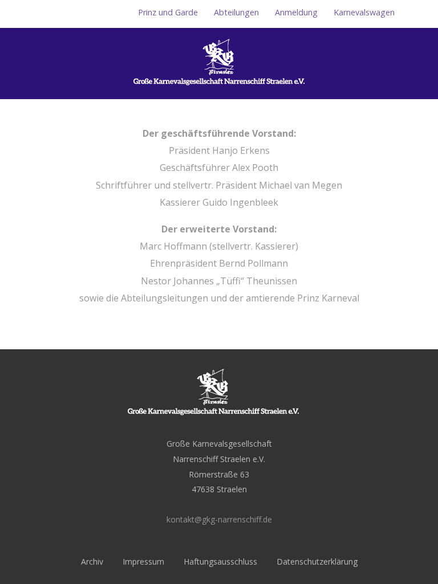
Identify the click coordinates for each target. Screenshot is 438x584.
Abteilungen (236, 12)
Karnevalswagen (364, 12)
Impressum (143, 561)
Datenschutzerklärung (317, 561)
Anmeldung (296, 12)
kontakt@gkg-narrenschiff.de (219, 519)
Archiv (92, 561)
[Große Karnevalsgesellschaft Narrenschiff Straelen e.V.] (219, 93)
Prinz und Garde (168, 12)
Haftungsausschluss (220, 561)
